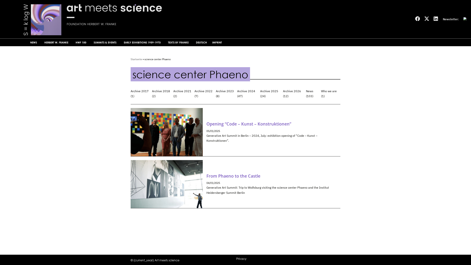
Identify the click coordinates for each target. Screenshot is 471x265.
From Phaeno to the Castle (233, 176)
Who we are (329, 91)
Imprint (217, 42)
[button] (38, 42)
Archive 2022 (203, 91)
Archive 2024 (246, 91)
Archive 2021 (182, 91)
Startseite (136, 59)
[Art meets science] (126, 19)
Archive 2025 (269, 91)
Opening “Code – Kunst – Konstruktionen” (248, 124)
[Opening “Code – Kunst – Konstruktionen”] (167, 132)
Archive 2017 (140, 91)
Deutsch (201, 42)
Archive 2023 (225, 91)
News (309, 91)
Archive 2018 (161, 91)
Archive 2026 (292, 91)
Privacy (241, 259)
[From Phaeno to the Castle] (167, 184)
